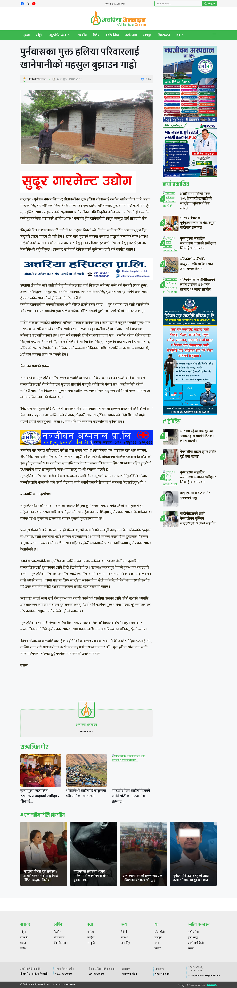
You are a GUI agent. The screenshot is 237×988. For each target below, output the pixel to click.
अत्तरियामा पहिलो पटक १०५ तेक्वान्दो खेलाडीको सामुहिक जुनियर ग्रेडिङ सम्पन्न (196, 201)
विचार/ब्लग (164, 35)
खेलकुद (147, 35)
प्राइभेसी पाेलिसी (196, 943)
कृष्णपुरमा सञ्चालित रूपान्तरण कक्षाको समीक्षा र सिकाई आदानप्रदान (198, 243)
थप (178, 35)
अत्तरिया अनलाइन (37, 79)
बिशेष (96, 35)
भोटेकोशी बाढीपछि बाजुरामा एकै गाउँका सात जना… (86, 793)
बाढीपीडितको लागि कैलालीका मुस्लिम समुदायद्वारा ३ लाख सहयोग (198, 518)
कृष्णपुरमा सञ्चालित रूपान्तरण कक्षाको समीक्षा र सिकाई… (39, 796)
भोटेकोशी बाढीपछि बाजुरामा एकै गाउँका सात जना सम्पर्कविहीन (196, 264)
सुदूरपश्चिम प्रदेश (57, 35)
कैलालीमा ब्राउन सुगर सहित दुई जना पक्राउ (198, 454)
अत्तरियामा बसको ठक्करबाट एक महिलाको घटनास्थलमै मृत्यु (142, 878)
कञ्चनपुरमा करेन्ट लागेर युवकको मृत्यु (195, 495)
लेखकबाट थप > (86, 731)
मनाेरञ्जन (131, 35)
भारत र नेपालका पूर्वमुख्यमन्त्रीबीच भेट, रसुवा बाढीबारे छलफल (198, 223)
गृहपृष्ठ (27, 35)
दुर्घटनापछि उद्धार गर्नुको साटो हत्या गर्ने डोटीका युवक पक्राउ (191, 878)
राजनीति (82, 35)
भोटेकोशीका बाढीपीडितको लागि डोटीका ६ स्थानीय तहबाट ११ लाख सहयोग (197, 285)
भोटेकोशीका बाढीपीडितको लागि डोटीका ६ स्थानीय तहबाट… (131, 796)
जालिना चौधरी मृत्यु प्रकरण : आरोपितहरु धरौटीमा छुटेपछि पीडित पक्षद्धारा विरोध (41, 876)
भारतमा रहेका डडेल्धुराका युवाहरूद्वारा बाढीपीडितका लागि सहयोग (197, 436)
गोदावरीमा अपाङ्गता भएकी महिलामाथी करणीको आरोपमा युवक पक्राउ (92, 876)
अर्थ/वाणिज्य (112, 35)
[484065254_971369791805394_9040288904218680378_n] (190, 84)
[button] (214, 35)
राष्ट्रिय (39, 35)
